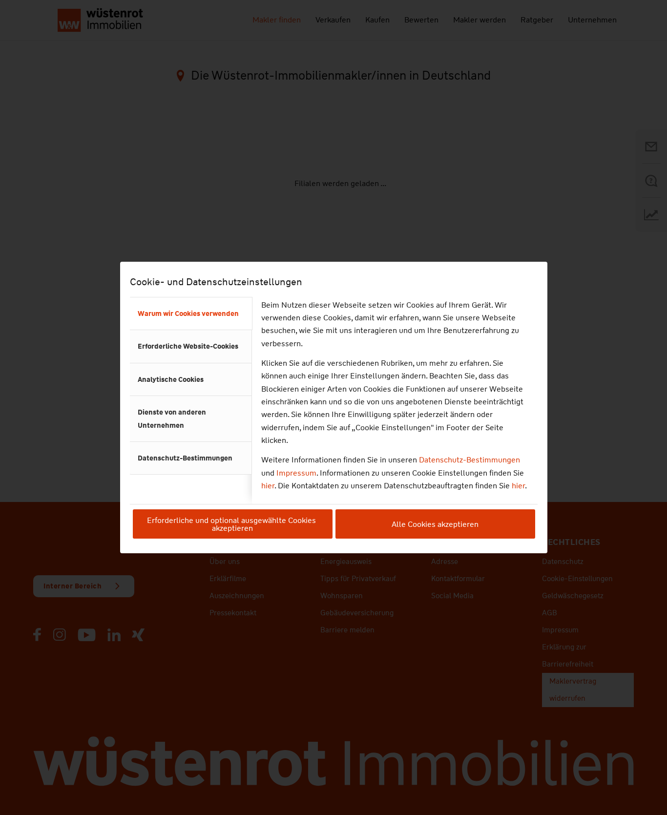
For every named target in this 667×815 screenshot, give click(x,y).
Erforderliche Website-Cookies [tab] (188, 346)
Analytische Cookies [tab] (171, 379)
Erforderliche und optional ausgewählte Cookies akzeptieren (232, 524)
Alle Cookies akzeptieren (435, 524)
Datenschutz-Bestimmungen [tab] (185, 458)
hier (267, 486)
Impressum (296, 473)
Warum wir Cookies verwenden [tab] (188, 313)
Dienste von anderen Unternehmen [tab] (172, 418)
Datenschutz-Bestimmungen (469, 460)
